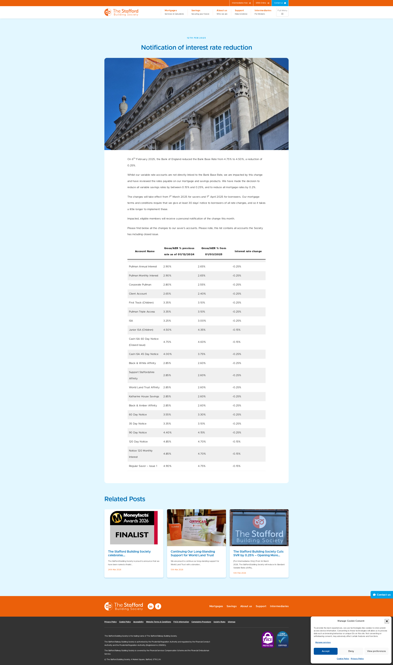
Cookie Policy (343, 659)
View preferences (376, 651)
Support (241, 12)
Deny (351, 651)
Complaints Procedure (201, 622)
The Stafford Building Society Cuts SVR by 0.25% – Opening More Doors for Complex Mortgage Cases (258, 553)
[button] (386, 621)
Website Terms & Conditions (158, 622)
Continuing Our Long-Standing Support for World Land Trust (193, 553)
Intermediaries (263, 12)
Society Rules (219, 622)
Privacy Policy (357, 659)
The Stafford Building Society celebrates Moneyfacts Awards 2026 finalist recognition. (132, 553)
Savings (200, 12)
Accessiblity (138, 622)
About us (222, 12)
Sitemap (231, 622)
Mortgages (174, 12)
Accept (326, 651)
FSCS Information (181, 622)
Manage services (323, 642)
